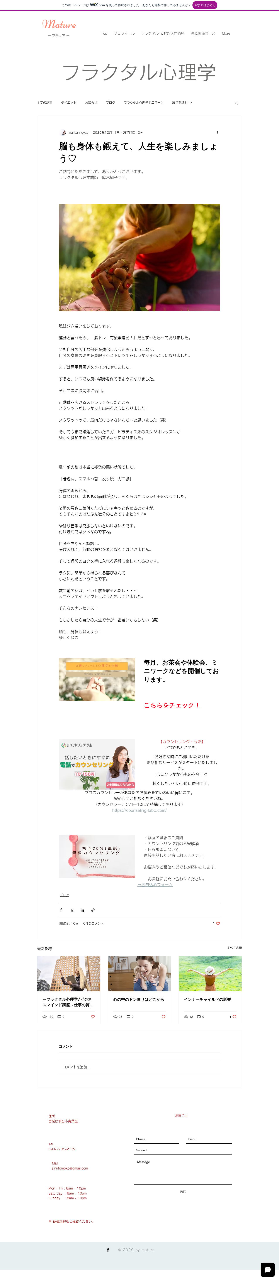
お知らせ (91, 102)
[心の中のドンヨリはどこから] (139, 973)
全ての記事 (44, 102)
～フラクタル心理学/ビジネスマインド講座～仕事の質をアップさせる (68, 1002)
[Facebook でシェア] (61, 910)
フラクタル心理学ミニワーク (143, 102)
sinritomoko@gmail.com (70, 1168)
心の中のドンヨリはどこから (138, 999)
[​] (52, 1221)
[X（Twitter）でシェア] (72, 910)
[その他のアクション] (217, 132)
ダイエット (68, 102)
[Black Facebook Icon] (108, 1250)
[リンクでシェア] (93, 910)
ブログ (110, 102)
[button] (236, 103)
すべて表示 (234, 947)
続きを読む (179, 102)
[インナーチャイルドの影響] (210, 973)
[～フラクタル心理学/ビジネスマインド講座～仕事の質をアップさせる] (68, 973)
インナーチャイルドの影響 (207, 999)
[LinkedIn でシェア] (82, 910)
